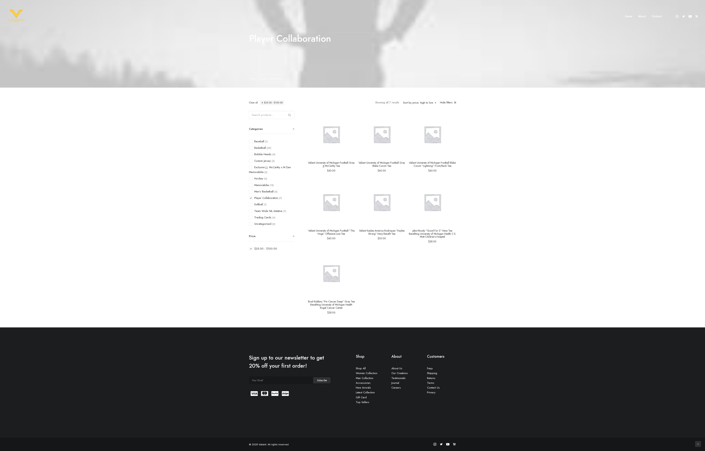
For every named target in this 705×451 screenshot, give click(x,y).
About (642, 16)
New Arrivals (363, 388)
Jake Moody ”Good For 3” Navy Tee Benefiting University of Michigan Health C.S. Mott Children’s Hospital (432, 234)
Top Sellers (362, 402)
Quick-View (350, 115)
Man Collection (364, 378)
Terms (430, 383)
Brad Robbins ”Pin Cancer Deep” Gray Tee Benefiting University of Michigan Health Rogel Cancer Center (331, 305)
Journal (395, 383)
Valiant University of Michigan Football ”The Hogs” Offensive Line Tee (331, 232)
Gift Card (361, 397)
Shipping (432, 373)
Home (628, 16)
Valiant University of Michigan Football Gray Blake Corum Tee (382, 164)
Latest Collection (365, 392)
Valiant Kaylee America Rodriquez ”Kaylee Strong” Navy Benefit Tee (381, 232)
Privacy (431, 392)
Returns (431, 378)
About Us (396, 368)
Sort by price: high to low (418, 103)
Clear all (253, 102)
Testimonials (398, 378)
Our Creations (399, 373)
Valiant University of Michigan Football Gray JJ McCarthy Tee (331, 164)
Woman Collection (366, 373)
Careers (396, 388)
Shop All (361, 368)
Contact (657, 16)
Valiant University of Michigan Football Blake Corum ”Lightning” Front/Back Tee (432, 164)
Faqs (430, 368)
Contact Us (433, 388)
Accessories (363, 383)
